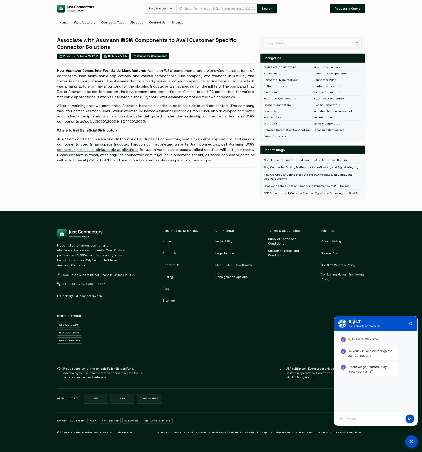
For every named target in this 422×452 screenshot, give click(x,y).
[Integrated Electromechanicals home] (75, 9)
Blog (166, 289)
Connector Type (112, 22)
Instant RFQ (224, 241)
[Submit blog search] (357, 43)
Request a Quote (347, 9)
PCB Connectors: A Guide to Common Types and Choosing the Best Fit (312, 193)
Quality (168, 277)
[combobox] (216, 8)
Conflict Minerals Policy (338, 265)
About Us (136, 22)
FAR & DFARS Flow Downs (233, 265)
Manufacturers (84, 22)
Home (63, 22)
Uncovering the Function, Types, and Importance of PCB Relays (306, 186)
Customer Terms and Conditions (283, 253)
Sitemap (177, 22)
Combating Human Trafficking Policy (342, 276)
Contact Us (157, 22)
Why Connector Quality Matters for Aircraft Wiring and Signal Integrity (311, 167)
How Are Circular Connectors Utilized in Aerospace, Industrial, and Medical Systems (308, 176)
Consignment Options (231, 277)
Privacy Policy (331, 241)
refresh (411, 323)
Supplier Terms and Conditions (282, 241)
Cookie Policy (330, 253)
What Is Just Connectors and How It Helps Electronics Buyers (305, 160)
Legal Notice (224, 253)
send (410, 418)
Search (267, 9)
